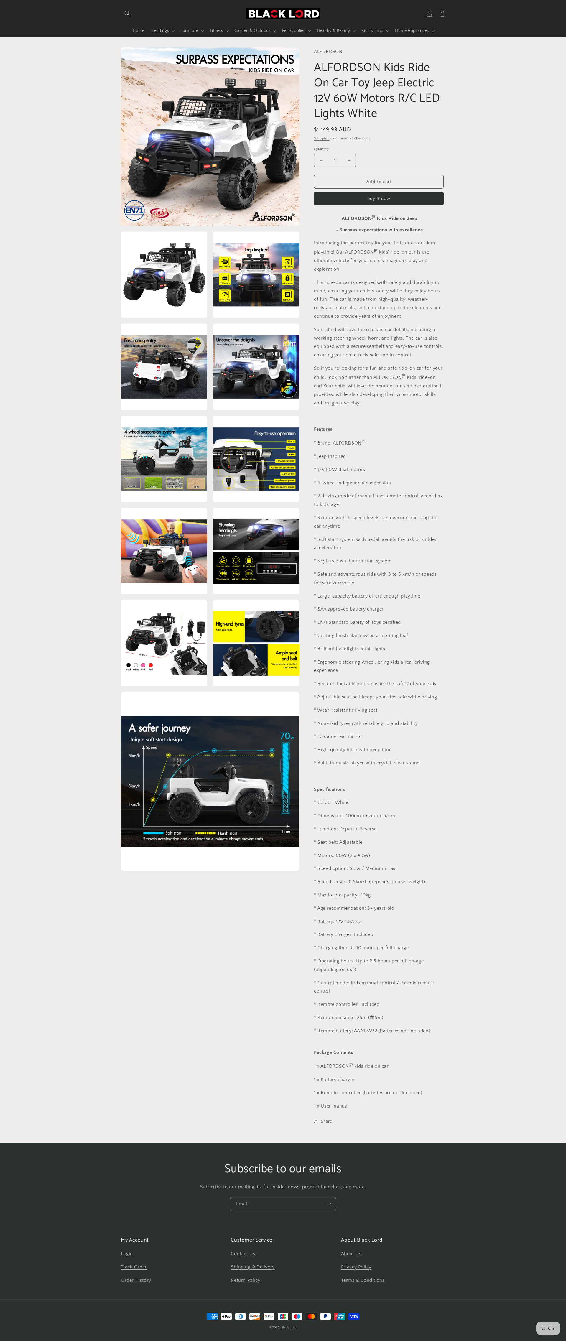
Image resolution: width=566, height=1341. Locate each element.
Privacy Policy (356, 1267)
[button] (127, 13)
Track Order (134, 1267)
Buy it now (378, 198)
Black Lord (289, 1327)
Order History (136, 1280)
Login (127, 1253)
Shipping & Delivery (252, 1267)
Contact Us (243, 1253)
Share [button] (326, 1121)
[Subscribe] (329, 1204)
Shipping (322, 138)
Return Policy (245, 1280)
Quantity (321, 149)
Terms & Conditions (363, 1280)
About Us (351, 1253)
